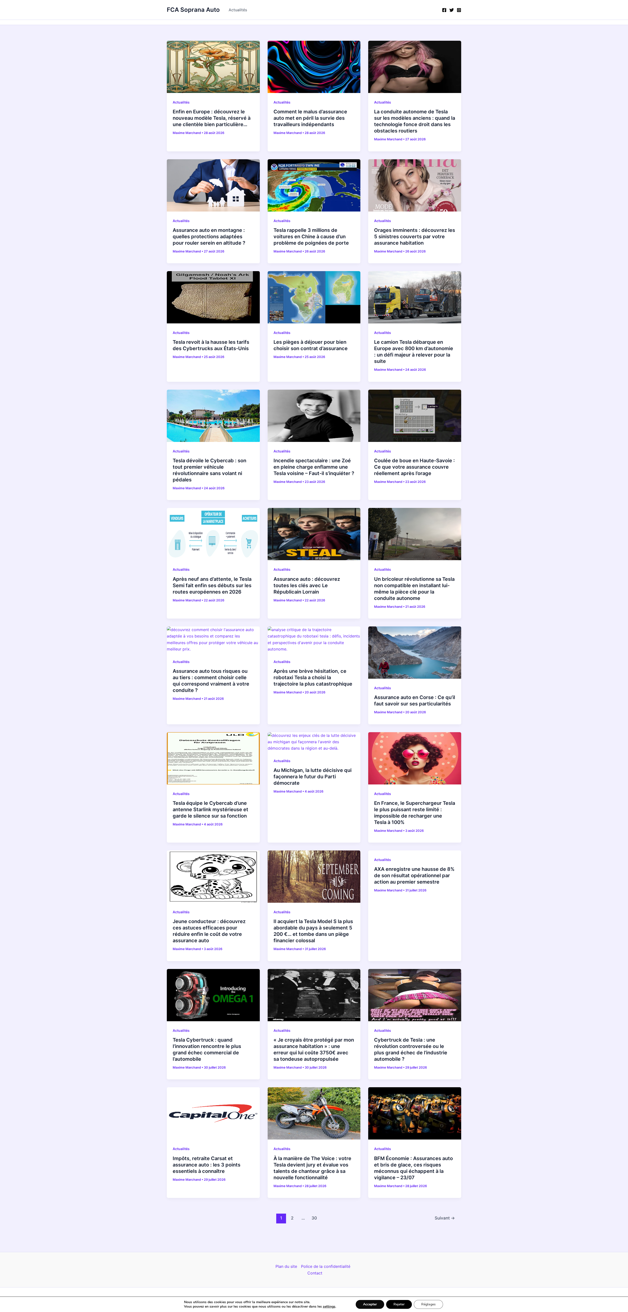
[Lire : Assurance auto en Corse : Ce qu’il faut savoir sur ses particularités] (414, 652)
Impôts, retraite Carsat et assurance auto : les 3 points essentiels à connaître (206, 1164)
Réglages (428, 1304)
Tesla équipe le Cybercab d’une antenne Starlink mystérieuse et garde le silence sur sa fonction (210, 809)
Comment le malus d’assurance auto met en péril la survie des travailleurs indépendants (310, 118)
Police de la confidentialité (325, 1266)
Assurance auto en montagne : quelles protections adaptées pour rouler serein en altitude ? (209, 236)
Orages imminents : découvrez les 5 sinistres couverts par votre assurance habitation (414, 236)
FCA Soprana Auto (193, 9)
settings (329, 1306)
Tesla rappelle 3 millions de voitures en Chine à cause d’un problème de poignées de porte (311, 236)
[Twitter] (451, 10)
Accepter (370, 1304)
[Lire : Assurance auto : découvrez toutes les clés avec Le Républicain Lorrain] (314, 533)
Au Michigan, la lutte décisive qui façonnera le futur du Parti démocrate (313, 776)
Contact (314, 1273)
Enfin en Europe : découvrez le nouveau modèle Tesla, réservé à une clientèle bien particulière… (211, 118)
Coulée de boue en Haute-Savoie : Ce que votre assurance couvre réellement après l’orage (414, 467)
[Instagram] (459, 10)
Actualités (238, 9)
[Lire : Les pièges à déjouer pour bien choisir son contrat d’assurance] (314, 296)
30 (314, 1217)
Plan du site (286, 1266)
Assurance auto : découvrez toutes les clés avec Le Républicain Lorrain (307, 585)
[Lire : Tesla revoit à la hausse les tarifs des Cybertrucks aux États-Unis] (213, 296)
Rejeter (399, 1304)
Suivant (445, 1217)
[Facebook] (444, 10)
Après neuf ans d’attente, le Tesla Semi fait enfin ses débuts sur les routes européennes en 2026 (212, 585)
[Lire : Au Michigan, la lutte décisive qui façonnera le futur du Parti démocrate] (314, 741)
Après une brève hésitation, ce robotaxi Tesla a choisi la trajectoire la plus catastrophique (313, 677)
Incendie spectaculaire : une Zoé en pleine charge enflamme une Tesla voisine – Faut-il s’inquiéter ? (314, 467)
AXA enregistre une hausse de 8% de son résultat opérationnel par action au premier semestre (414, 875)
